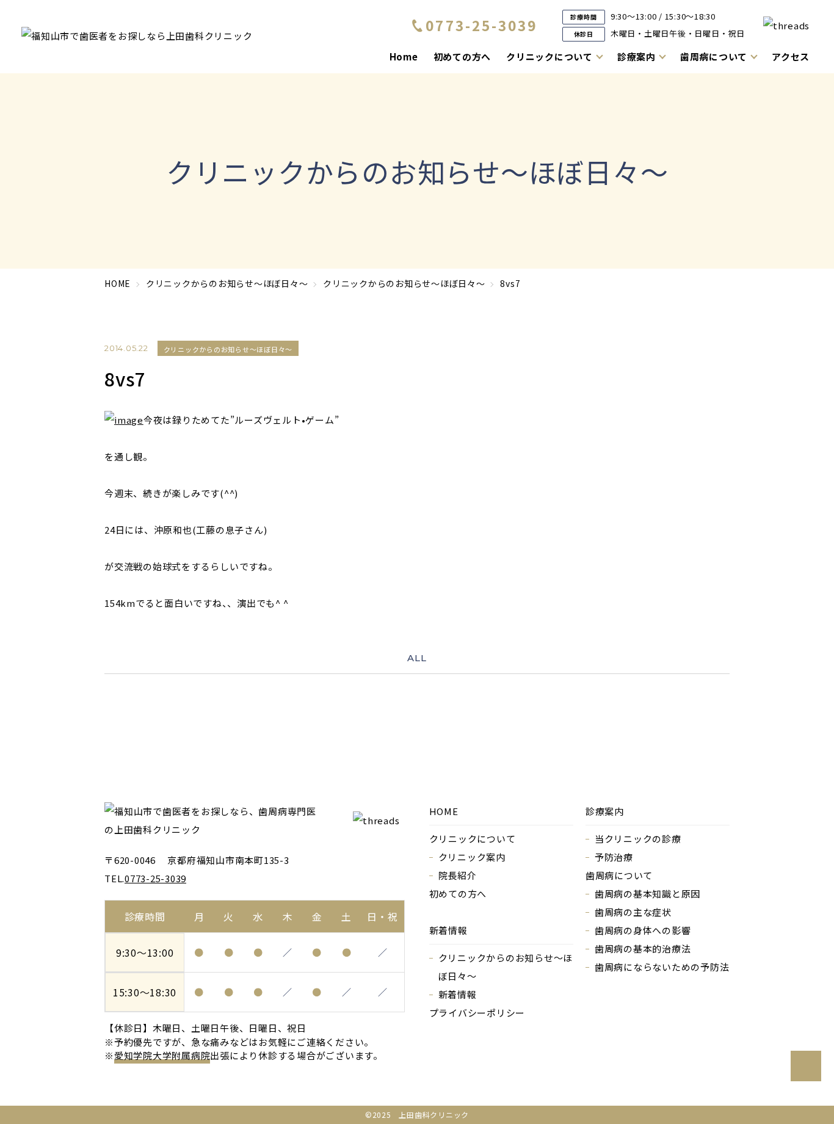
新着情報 (457, 994)
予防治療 (614, 856)
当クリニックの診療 (638, 838)
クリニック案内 (472, 856)
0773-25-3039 (482, 25)
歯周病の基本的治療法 (643, 948)
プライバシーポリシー (477, 1012)
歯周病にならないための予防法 (662, 966)
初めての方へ (462, 56)
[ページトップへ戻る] (806, 1066)
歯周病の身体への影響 (643, 930)
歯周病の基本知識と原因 (647, 893)
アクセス (791, 56)
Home (404, 56)
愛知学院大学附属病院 (162, 1055)
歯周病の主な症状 (633, 911)
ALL (416, 658)
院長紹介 (457, 875)
